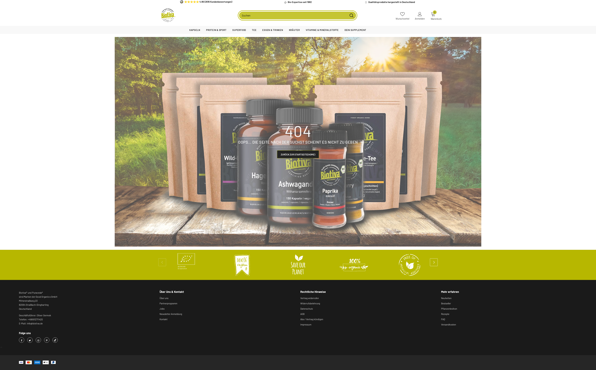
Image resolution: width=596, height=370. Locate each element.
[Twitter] (30, 340)
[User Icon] (420, 14)
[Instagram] (38, 340)
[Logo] (168, 15)
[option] (186, 261)
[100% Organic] (353, 265)
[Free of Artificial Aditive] (409, 265)
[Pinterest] (46, 340)
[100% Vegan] (242, 265)
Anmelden (420, 18)
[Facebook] (21, 340)
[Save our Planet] (298, 265)
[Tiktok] (55, 340)
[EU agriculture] (186, 261)
